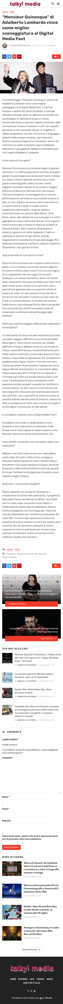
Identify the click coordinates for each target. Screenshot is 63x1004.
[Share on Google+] (14, 56)
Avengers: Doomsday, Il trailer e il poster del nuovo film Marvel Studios (41, 930)
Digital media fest (25, 554)
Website (6, 821)
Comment (7, 758)
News (12, 12)
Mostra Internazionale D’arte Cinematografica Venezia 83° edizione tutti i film (41, 888)
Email (5, 809)
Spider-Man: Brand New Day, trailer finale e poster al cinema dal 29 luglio (40, 909)
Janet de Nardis (10, 557)
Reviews (23, 979)
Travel (40, 979)
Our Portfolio (31, 983)
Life (32, 979)
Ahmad (48, 998)
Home (13, 979)
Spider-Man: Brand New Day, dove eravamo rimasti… (33, 691)
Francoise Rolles (20, 45)
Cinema (5, 12)
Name (6, 797)
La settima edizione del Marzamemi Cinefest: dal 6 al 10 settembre (34, 676)
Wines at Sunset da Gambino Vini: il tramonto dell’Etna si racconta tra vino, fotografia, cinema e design (41, 867)
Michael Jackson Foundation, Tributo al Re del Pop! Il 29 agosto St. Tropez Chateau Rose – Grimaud (38, 657)
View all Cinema (30, 949)
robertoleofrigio (26, 665)
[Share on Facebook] (4, 56)
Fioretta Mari (41, 554)
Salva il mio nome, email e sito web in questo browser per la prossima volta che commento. (30, 837)
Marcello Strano (26, 681)
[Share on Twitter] (9, 56)
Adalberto (12, 554)
